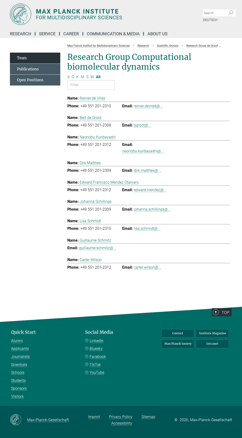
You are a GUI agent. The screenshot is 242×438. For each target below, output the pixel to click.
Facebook (98, 356)
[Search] (231, 13)
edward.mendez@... (150, 190)
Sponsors (19, 388)
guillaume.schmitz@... (97, 248)
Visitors (17, 396)
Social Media (99, 332)
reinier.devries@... (148, 106)
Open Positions (30, 80)
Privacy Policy (120, 417)
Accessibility (121, 423)
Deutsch (210, 20)
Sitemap (148, 417)
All (98, 77)
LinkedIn (97, 341)
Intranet (212, 343)
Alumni (17, 341)
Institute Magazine (212, 333)
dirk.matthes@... (147, 170)
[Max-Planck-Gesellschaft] (18, 420)
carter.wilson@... (147, 267)
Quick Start (23, 332)
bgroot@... (142, 125)
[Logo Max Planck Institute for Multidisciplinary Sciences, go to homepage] (98, 14)
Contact (177, 333)
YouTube (97, 372)
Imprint (94, 417)
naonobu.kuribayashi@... (143, 151)
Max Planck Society (178, 343)
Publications (28, 69)
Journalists (20, 356)
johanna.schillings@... (152, 209)
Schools (17, 372)
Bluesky (96, 348)
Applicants (20, 348)
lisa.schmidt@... (147, 228)
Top (225, 312)
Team (22, 58)
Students (18, 380)
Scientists (19, 364)
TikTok (95, 364)
